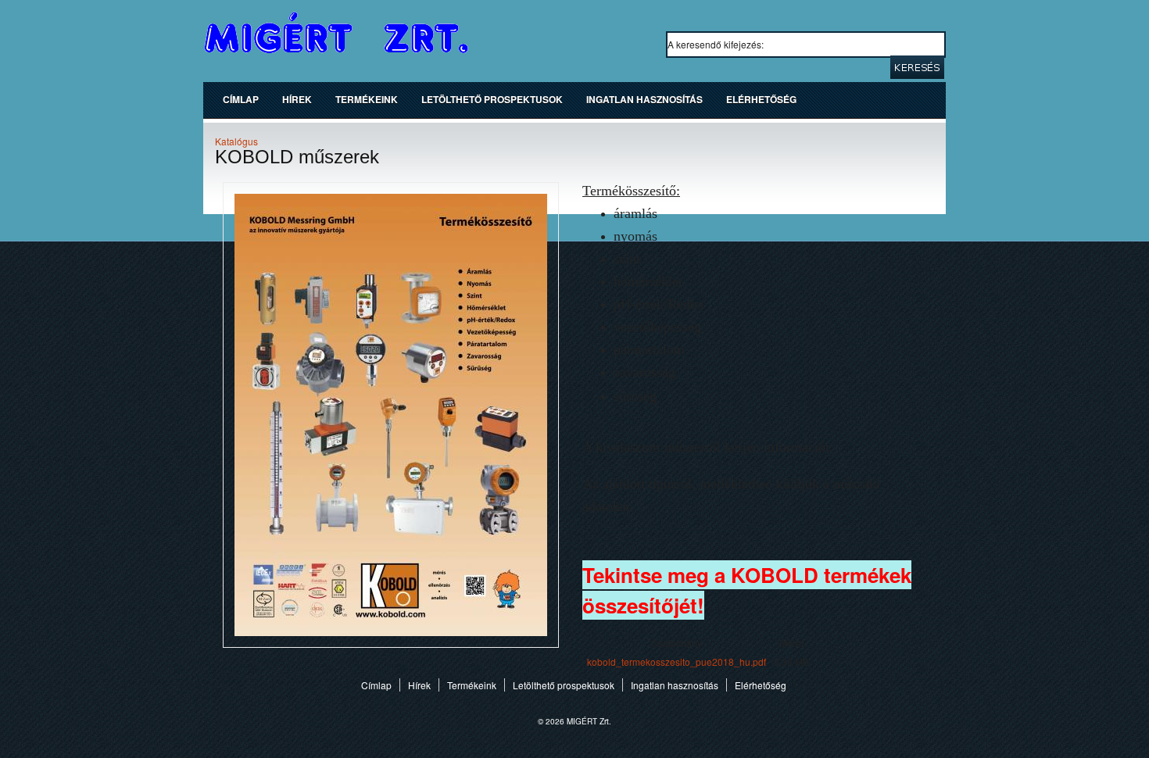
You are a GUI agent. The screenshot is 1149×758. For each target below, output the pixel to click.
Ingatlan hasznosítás (644, 99)
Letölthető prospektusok (492, 99)
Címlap (241, 99)
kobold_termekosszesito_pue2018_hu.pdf (676, 661)
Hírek (297, 99)
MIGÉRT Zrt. (336, 33)
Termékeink (366, 99)
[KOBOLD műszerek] (391, 643)
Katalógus (236, 141)
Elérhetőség (761, 99)
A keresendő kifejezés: (717, 44)
